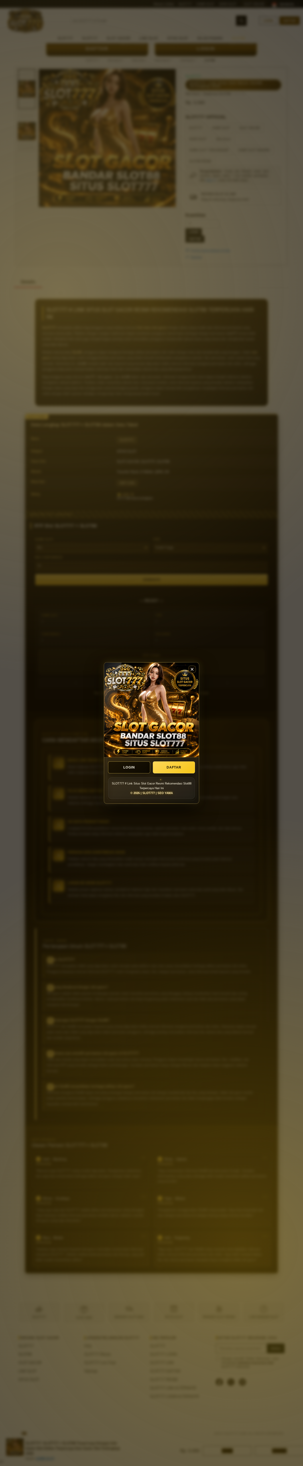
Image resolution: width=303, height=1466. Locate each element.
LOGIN (129, 767)
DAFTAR (174, 767)
